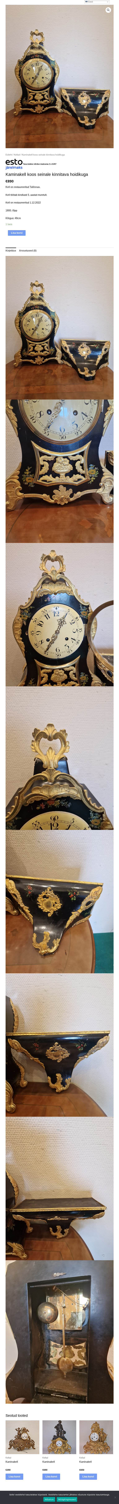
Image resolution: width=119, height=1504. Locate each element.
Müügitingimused (67, 1499)
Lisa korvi (16, 233)
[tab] (11, 251)
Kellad (17, 154)
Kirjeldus (11, 250)
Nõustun (49, 1499)
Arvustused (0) (27, 250)
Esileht (9, 154)
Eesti (90, 2)
